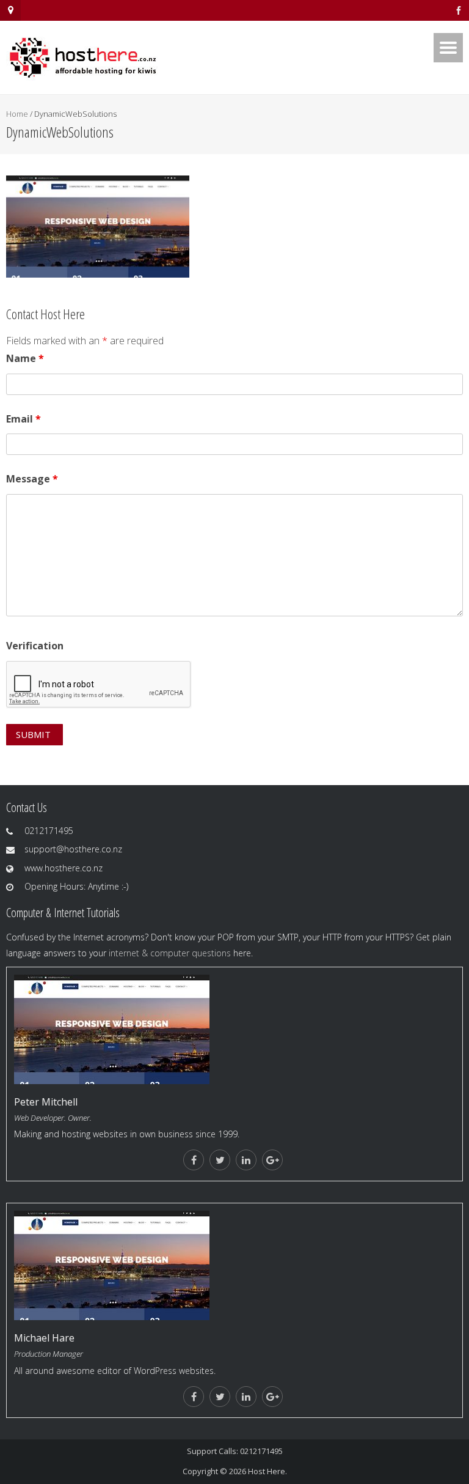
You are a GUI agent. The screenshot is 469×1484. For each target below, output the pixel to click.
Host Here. (267, 1471)
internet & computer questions (170, 953)
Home (17, 113)
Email (23, 419)
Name (25, 358)
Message (32, 478)
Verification (35, 645)
